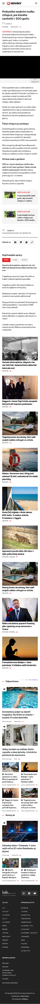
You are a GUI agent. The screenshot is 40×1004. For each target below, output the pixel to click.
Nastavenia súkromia (10, 983)
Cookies (5, 979)
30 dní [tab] (24, 260)
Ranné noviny (26, 922)
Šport (4, 926)
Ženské (4, 929)
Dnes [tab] (6, 260)
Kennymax (25, 996)
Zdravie (5, 940)
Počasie (5, 947)
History (5, 943)
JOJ (3, 908)
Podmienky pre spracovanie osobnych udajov (9, 973)
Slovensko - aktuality (29, 933)
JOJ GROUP (6, 922)
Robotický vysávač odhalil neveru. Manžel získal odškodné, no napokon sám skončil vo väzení (19, 316)
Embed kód (35, 82)
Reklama (5, 963)
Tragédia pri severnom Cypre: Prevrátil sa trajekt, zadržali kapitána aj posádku (18, 278)
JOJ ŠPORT (6, 915)
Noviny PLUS (25, 915)
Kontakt (5, 967)
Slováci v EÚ (25, 951)
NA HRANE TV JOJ (27, 926)
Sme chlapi (6, 936)
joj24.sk (24, 911)
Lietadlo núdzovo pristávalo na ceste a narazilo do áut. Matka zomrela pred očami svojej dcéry (19, 327)
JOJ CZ (4, 918)
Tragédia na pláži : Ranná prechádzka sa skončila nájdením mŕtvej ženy (18, 286)
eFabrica (25, 999)
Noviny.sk (24, 908)
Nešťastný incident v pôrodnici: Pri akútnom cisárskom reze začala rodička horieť (19, 295)
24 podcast (25, 929)
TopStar (5, 933)
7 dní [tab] (15, 260)
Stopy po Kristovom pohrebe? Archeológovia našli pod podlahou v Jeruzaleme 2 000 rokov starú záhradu (19, 304)
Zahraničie (25, 936)
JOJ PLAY (5, 911)
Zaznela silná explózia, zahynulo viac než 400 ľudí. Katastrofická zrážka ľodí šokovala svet (19, 267)
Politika (24, 943)
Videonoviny (25, 918)
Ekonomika (25, 947)
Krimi (23, 940)
